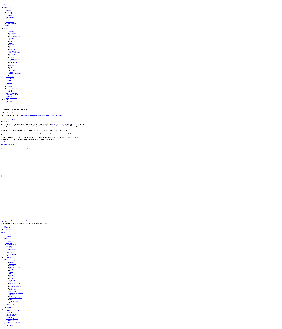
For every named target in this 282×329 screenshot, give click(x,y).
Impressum (7, 227)
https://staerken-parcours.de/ (60, 124)
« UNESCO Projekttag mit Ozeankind (25, 220)
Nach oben (4, 221)
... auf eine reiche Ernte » (41, 220)
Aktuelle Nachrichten (13, 120)
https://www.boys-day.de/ (7, 142)
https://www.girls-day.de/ (7, 144)
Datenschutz (7, 226)
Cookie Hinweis (8, 229)
